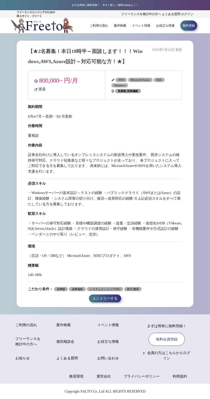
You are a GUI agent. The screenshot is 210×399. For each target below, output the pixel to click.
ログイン (187, 14)
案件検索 (120, 25)
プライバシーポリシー (142, 376)
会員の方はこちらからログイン (168, 355)
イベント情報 (141, 25)
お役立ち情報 (165, 25)
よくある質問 (171, 14)
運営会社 (104, 376)
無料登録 (189, 25)
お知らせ (22, 358)
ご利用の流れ (99, 25)
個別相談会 (65, 342)
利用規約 (180, 376)
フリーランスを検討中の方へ (141, 14)
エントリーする (105, 299)
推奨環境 (76, 376)
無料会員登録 (166, 339)
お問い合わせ (108, 358)
